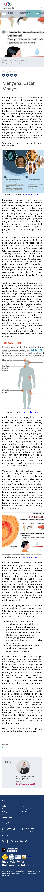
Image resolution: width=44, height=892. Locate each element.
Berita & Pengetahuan (18, 61)
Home (4, 61)
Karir (23, 806)
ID (37, 7)
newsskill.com (31, 412)
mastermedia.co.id (31, 557)
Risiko (4, 806)
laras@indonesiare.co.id (25, 784)
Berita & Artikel (7, 818)
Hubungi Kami (26, 809)
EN (41, 7)
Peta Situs (25, 812)
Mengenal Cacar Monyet (12, 63)
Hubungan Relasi (7, 815)
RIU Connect (33, 13)
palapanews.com (31, 194)
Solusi (4, 809)
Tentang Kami (6, 812)
